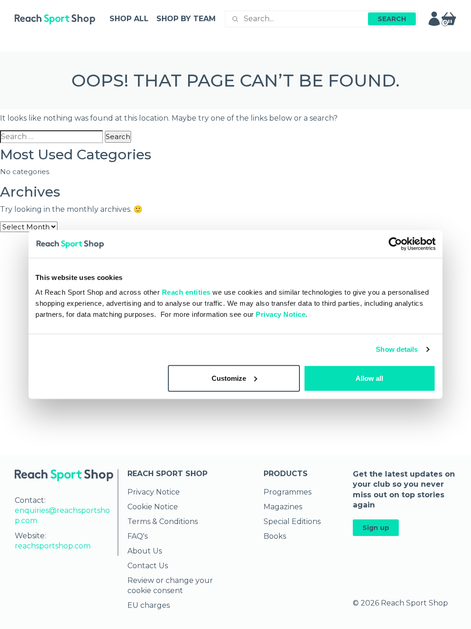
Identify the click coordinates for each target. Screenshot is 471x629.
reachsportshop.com (53, 546)
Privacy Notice (280, 314)
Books (275, 536)
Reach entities (186, 292)
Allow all (369, 378)
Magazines (283, 506)
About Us (144, 551)
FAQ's (137, 536)
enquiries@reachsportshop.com (62, 515)
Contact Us (147, 565)
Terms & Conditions (162, 521)
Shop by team (186, 18)
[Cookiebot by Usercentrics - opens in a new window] (395, 244)
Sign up (375, 528)
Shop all (129, 18)
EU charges (148, 605)
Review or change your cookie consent (170, 585)
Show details (397, 349)
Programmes (287, 492)
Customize (229, 378)
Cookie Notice (152, 506)
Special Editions (292, 521)
